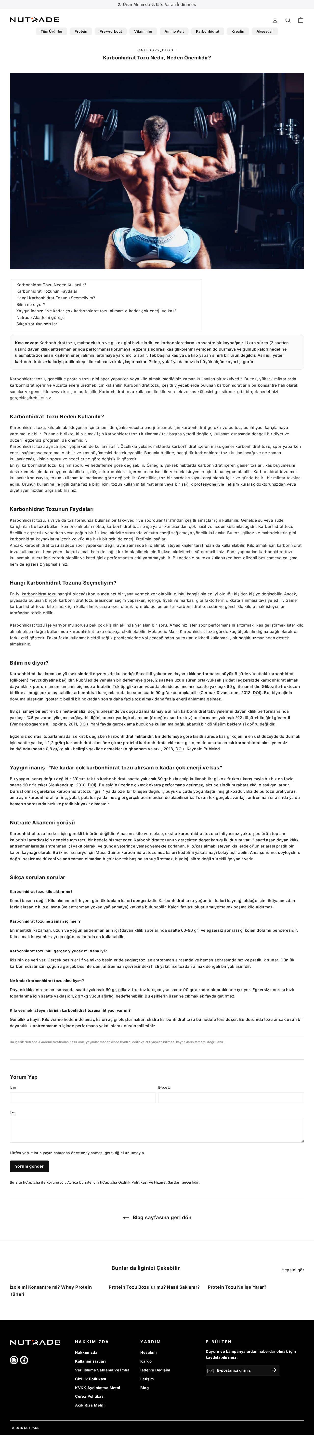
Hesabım (148, 1352)
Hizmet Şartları (167, 1182)
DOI (256, 692)
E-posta (164, 1087)
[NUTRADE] (34, 19)
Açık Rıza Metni (90, 1405)
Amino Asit (174, 31)
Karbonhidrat (207, 31)
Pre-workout (111, 31)
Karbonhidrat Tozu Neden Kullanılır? (51, 284)
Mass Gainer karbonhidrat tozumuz (130, 852)
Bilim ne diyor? (30, 304)
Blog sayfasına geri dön (161, 1217)
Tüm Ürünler (51, 31)
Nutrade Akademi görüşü (40, 317)
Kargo (146, 1361)
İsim (13, 1087)
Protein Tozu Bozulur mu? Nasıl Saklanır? (154, 1287)
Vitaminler (143, 31)
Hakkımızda (86, 1352)
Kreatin (238, 31)
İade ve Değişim (155, 1370)
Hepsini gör (293, 1269)
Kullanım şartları (90, 1361)
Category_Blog (155, 50)
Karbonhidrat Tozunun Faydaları (47, 291)
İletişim (147, 1379)
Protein (81, 31)
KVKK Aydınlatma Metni (97, 1388)
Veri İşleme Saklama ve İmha (102, 1370)
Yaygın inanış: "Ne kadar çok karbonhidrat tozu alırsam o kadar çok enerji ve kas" (96, 310)
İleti (12, 1113)
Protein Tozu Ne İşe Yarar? (237, 1287)
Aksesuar (265, 31)
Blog (144, 1388)
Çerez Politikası (90, 1396)
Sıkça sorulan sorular (36, 323)
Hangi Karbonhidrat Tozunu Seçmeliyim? (55, 297)
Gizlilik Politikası (133, 1182)
